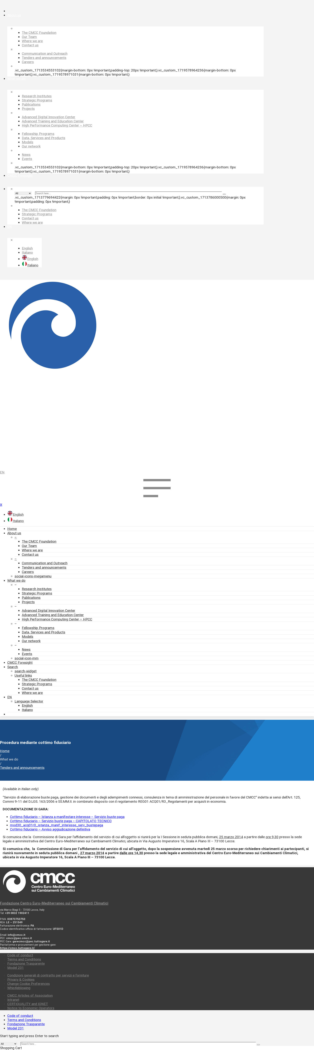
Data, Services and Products (43, 632)
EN (2, 472)
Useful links (23, 675)
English (27, 705)
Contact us (30, 554)
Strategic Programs (37, 593)
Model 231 (15, 968)
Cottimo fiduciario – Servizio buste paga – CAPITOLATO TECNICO (61, 821)
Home (12, 529)
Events (27, 654)
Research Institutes (37, 589)
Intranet (13, 1000)
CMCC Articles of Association (30, 995)
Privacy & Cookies (21, 979)
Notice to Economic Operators (30, 1008)
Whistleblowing (18, 988)
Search (12, 667)
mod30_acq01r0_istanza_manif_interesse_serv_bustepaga (56, 825)
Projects (28, 602)
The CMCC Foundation (39, 541)
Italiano (27, 710)
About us (14, 533)
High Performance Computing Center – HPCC (57, 619)
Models (27, 636)
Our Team (29, 546)
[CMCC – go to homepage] (157, 373)
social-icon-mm (27, 658)
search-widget (26, 671)
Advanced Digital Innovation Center (48, 610)
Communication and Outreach (44, 563)
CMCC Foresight (20, 662)
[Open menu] (157, 500)
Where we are (32, 550)
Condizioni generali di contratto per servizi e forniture (48, 975)
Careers (28, 572)
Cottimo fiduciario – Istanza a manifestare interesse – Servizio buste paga (67, 817)
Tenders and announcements (44, 567)
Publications (31, 598)
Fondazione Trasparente (26, 963)
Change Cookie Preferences (28, 984)
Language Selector (29, 701)
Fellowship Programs (38, 628)
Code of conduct (20, 955)
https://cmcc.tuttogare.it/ (17, 948)
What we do (16, 580)
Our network (31, 641)
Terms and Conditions (24, 959)
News (26, 649)
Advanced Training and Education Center (53, 615)
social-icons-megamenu (33, 576)
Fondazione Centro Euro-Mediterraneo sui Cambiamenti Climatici (54, 903)
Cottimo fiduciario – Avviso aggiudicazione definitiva (50, 829)
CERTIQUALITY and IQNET (27, 1004)
